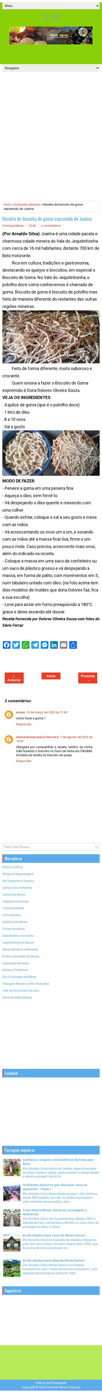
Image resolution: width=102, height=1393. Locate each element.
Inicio (7, 204)
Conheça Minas (56, 1387)
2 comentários (51, 225)
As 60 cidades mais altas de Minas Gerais (54, 1260)
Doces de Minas (13, 929)
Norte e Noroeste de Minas (20, 956)
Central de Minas (13, 894)
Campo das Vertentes (17, 887)
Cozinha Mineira (13, 908)
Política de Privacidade (51, 1383)
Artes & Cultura (12, 867)
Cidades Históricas (15, 901)
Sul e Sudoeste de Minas (19, 977)
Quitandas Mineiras (27, 204)
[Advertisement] (52, 53)
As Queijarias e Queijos (18, 881)
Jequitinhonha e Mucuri (18, 942)
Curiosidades (11, 915)
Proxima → (88, 678)
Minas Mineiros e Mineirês (20, 949)
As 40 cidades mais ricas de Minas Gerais (54, 1235)
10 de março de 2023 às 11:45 (46, 712)
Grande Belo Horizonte (17, 935)
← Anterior (14, 678)
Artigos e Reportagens (17, 874)
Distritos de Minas (14, 922)
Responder (23, 724)
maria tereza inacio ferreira (37, 737)
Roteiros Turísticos (15, 970)
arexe (20, 712)
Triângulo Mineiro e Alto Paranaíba (25, 983)
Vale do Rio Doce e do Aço (20, 990)
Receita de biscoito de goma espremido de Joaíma (47, 218)
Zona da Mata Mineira (17, 997)
